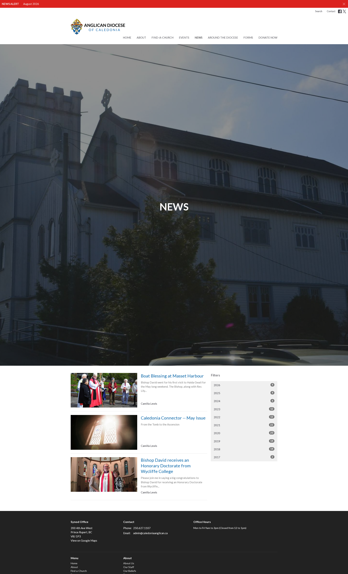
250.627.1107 (142, 528)
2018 (243, 449)
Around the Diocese (223, 37)
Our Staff (128, 567)
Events (184, 37)
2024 (243, 401)
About (141, 37)
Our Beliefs (129, 570)
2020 (243, 433)
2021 (243, 425)
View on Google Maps (84, 540)
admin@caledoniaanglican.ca (150, 533)
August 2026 (31, 3)
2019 (243, 441)
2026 (243, 385)
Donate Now (267, 37)
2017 (243, 457)
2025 (243, 393)
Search (318, 11)
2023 (243, 409)
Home (127, 37)
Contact (331, 11)
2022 (243, 417)
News (198, 37)
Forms (248, 37)
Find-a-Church (162, 37)
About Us (128, 563)
